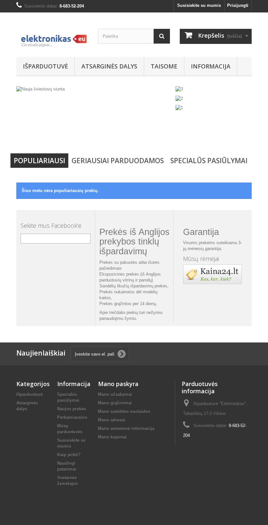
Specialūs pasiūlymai (208, 160)
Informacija (210, 66)
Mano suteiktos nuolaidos (124, 411)
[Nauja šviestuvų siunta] (94, 116)
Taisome (164, 66)
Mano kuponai (112, 437)
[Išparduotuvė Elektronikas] (52, 37)
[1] (179, 107)
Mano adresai (111, 420)
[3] (179, 89)
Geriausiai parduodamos (118, 160)
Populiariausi (39, 160)
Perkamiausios (72, 417)
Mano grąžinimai (115, 402)
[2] (179, 98)
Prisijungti (237, 5)
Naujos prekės (71, 408)
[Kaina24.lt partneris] (212, 274)
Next (161, 133)
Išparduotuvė (45, 66)
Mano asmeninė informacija (126, 428)
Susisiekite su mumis (199, 5)
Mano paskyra (118, 384)
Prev (145, 133)
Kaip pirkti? (69, 454)
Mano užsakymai (115, 394)
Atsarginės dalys (109, 66)
